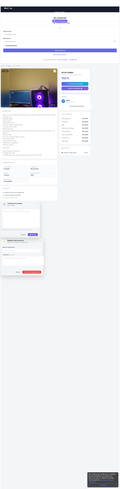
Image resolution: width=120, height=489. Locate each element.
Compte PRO (73, 59)
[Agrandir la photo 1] (29, 87)
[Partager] (54, 71)
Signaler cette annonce (11, 197)
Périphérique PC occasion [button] (59, 15)
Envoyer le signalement (33, 272)
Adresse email (7, 31)
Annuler (23, 234)
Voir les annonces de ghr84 (76, 106)
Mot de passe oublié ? (60, 54)
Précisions (8, 254)
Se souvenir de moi (11, 45)
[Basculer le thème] (4, 23)
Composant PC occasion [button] (59, 13)
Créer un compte (62, 59)
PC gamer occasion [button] (59, 12)
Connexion (60, 27)
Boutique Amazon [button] (59, 17)
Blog (60, 18)
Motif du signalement (9, 247)
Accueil (2, 65)
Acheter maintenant (74, 88)
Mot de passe (7, 38)
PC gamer (8, 65)
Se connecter (61, 50)
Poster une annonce (60, 21)
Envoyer (33, 234)
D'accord (103, 485)
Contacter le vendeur (76, 84)
